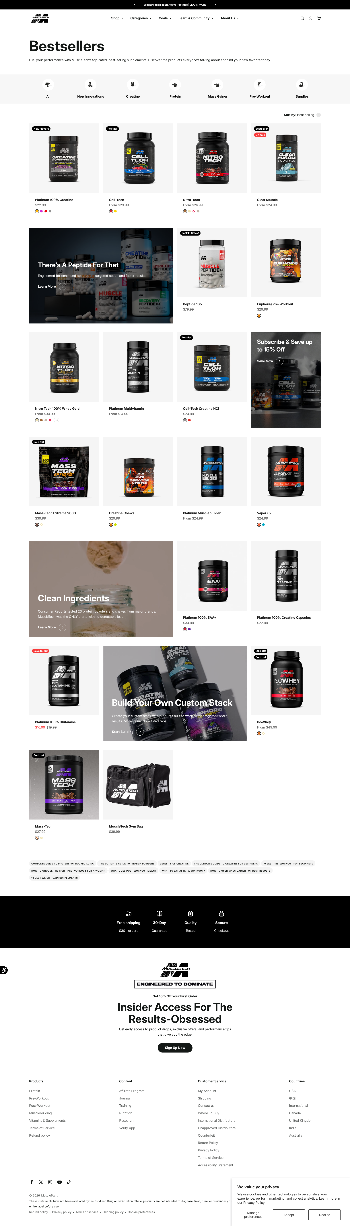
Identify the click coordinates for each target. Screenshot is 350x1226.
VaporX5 (264, 513)
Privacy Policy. (254, 1203)
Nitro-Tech (191, 200)
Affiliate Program (132, 1091)
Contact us (206, 1105)
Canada (295, 1113)
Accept (288, 1215)
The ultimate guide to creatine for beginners (226, 863)
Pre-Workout (39, 1098)
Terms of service (87, 1212)
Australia (295, 1135)
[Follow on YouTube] (59, 1182)
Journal (125, 1098)
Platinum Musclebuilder (202, 513)
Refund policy (39, 1135)
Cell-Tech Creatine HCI (201, 408)
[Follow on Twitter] (40, 1182)
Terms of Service (42, 1128)
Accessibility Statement (215, 1165)
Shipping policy (113, 1212)
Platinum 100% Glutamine (55, 722)
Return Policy (208, 1143)
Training (125, 1105)
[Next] (215, 5)
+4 (56, 420)
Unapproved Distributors (217, 1128)
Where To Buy (208, 1113)
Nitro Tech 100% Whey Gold (57, 408)
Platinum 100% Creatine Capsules (284, 617)
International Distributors (216, 1120)
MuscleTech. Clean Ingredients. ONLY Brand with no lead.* (175, 4)
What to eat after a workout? (183, 870)
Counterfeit (206, 1135)
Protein (34, 1091)
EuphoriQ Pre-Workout (275, 304)
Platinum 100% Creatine (54, 200)
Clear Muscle (267, 200)
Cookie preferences (141, 1212)
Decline (324, 1215)
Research (126, 1120)
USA (292, 1091)
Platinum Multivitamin (126, 408)
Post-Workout (39, 1105)
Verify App (127, 1128)
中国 (292, 1098)
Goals (163, 18)
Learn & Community (194, 18)
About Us (228, 18)
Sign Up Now (175, 1048)
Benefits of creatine (174, 863)
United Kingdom (301, 1120)
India (292, 1128)
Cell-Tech (116, 200)
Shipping (204, 1098)
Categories (139, 18)
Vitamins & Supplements (47, 1120)
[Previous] (134, 5)
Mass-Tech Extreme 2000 (55, 513)
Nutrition (125, 1113)
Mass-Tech (43, 826)
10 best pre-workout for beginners (288, 863)
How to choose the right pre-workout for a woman (68, 870)
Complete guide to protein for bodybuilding (62, 863)
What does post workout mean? (133, 870)
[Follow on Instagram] (50, 1182)
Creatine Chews (121, 513)
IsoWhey (264, 722)
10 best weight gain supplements (54, 877)
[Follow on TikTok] (68, 1182)
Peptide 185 (192, 304)
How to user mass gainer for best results (240, 870)
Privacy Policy (208, 1150)
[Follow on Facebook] (31, 1182)
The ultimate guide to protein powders (127, 863)
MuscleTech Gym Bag (126, 826)
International (298, 1105)
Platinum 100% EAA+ (199, 617)
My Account (207, 1091)
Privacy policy (61, 1212)
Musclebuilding (40, 1113)
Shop (115, 18)
